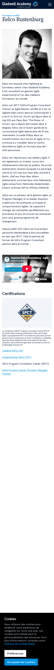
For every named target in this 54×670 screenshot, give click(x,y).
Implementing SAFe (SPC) (16, 357)
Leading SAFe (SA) (12, 350)
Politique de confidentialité (19, 644)
